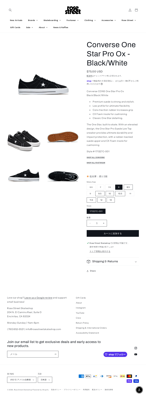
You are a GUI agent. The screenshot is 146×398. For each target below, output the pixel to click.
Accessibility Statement (87, 333)
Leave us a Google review (38, 297)
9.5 (100, 193)
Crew (78, 318)
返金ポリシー (56, 390)
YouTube (80, 313)
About (79, 302)
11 (131, 194)
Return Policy (82, 323)
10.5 (120, 193)
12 (101, 200)
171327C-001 (96, 211)
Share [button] (93, 271)
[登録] (55, 354)
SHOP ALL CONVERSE (96, 157)
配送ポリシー (97, 390)
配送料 (89, 76)
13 (111, 200)
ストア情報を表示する (100, 251)
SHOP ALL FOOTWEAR (96, 163)
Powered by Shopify (41, 390)
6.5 (92, 188)
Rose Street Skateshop (23, 390)
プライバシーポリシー (72, 390)
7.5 (110, 188)
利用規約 (86, 390)
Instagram (81, 307)
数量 (89, 217)
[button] (10, 10)
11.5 (91, 200)
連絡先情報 (109, 390)
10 (110, 193)
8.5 (128, 187)
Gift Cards (81, 298)
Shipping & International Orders (91, 328)
